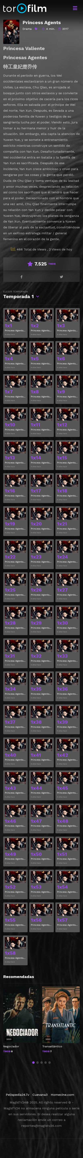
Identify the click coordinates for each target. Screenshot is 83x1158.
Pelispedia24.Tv (17, 1095)
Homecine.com (62, 1095)
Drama (27, 28)
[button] (33, 1062)
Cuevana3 (40, 1095)
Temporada (18, 294)
